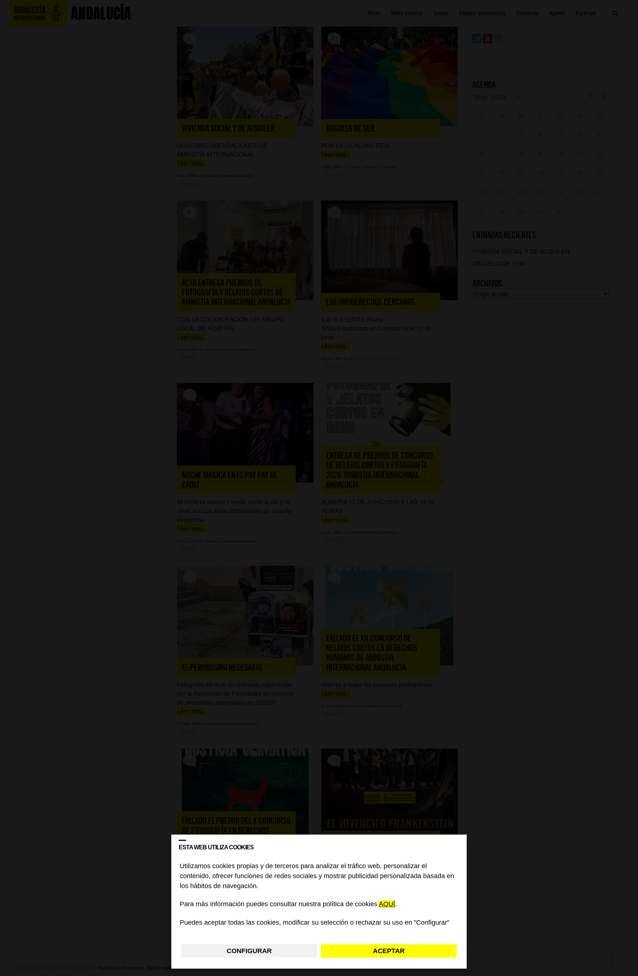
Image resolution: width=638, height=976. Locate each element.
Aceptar (389, 951)
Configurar (249, 951)
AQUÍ (387, 904)
